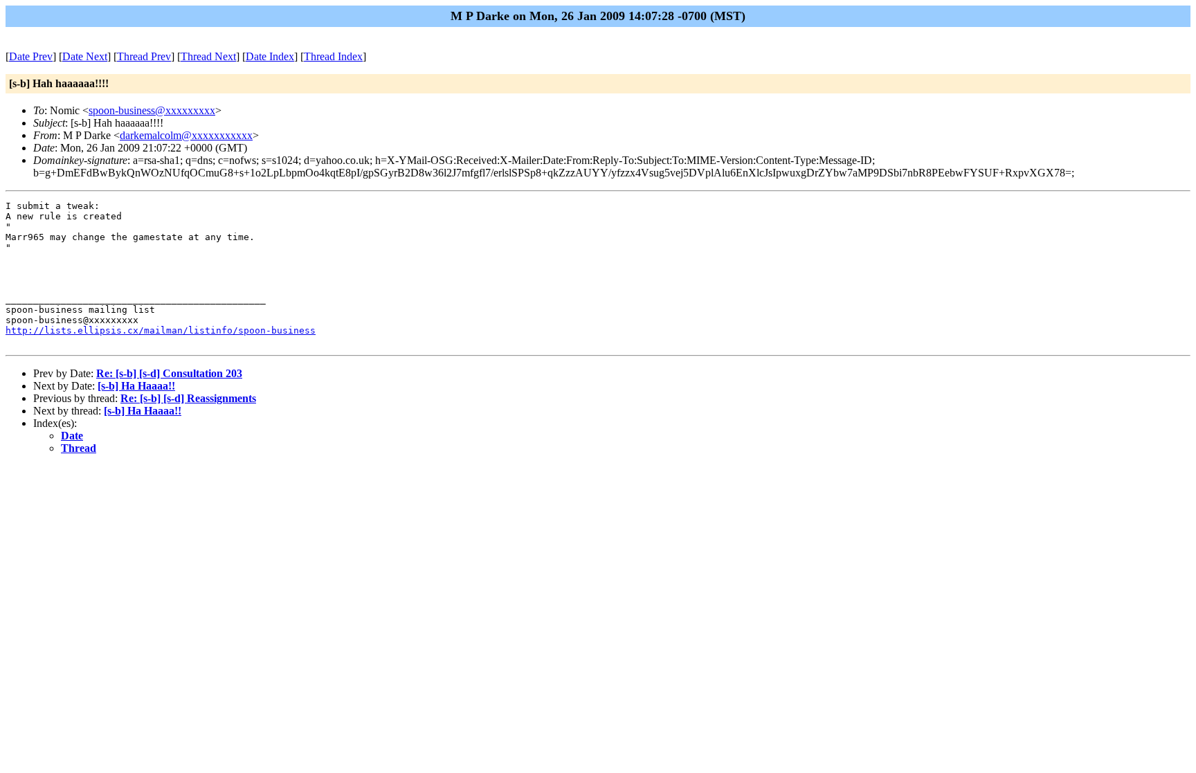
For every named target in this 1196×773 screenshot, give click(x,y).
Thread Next (208, 56)
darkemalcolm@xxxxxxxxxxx (186, 135)
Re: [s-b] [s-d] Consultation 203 (169, 373)
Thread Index (333, 56)
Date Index (270, 56)
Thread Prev (144, 56)
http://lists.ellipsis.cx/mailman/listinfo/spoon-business (161, 330)
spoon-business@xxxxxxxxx (152, 110)
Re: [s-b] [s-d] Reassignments (188, 398)
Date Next (84, 56)
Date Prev (31, 56)
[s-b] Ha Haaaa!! (136, 386)
